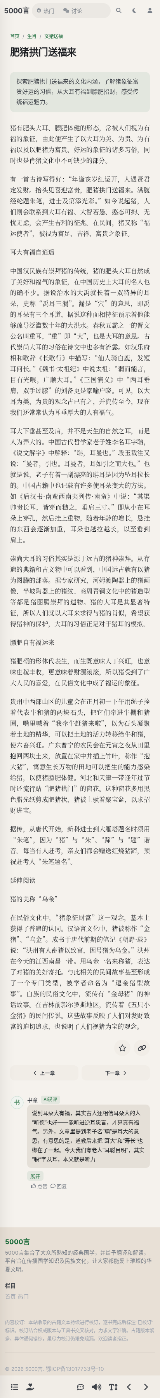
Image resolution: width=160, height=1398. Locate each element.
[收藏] (122, 1048)
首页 (14, 36)
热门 (48, 11)
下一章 (112, 1073)
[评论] (80, 1387)
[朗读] (97, 1387)
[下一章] (145, 1387)
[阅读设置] (113, 1387)
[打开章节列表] (14, 1387)
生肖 (32, 36)
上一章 (47, 1073)
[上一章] (129, 1387)
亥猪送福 (53, 36)
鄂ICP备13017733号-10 (75, 1369)
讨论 (76, 11)
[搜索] (119, 10)
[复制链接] (142, 1048)
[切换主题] (134, 10)
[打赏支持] (30, 1387)
